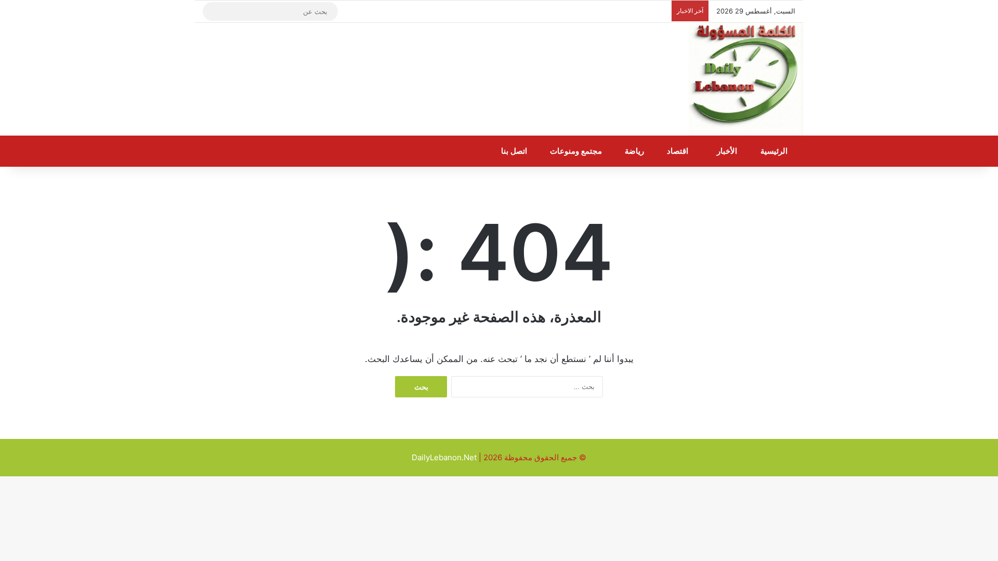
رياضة (635, 151)
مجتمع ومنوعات (577, 151)
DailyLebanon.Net (444, 457)
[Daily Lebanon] (746, 79)
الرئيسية (775, 151)
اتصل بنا (515, 151)
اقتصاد (678, 151)
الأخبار (728, 151)
